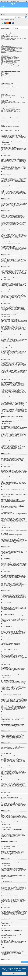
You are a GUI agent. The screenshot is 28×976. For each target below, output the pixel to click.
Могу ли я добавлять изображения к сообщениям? (9, 75)
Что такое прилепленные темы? (6, 78)
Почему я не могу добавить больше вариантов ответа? (10, 60)
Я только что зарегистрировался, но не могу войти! (10, 34)
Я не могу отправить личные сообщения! (8, 95)
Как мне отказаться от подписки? (7, 118)
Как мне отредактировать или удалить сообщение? (10, 57)
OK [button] (14, 973)
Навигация (14, 6)
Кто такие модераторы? (5, 85)
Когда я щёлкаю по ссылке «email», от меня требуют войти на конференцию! (11, 52)
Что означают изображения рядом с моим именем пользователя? (12, 48)
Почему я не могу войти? (5, 35)
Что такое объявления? (5, 77)
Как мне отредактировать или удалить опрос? (9, 61)
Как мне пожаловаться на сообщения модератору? (10, 65)
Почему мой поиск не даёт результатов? (8, 108)
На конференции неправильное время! (7, 46)
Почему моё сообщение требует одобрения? (9, 67)
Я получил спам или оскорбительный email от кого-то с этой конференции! (14, 97)
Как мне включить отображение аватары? (8, 49)
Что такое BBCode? (4, 72)
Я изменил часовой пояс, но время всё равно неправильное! (11, 47)
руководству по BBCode (5, 543)
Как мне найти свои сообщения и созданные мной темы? (11, 111)
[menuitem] (4, 1)
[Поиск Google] (26, 17)
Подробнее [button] (18, 970)
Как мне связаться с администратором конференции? (10, 126)
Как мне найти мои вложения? (6, 122)
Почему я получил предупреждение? (7, 64)
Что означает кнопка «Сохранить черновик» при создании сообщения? (13, 66)
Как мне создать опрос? (5, 59)
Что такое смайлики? (4, 74)
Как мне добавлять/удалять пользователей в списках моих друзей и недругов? (13, 103)
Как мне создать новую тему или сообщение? (9, 56)
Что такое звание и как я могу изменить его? (8, 50)
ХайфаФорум (14, 4)
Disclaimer (2, 964)
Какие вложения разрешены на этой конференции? (10, 121)
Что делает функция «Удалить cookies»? (8, 39)
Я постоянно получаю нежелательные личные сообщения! (11, 96)
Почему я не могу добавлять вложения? (8, 63)
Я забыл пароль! (4, 37)
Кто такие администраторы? (6, 84)
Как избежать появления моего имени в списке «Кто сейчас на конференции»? (12, 45)
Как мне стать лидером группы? (6, 88)
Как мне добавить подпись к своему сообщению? (9, 58)
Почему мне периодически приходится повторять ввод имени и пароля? (13, 38)
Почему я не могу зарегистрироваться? (8, 33)
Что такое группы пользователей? (7, 86)
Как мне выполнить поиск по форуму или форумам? (10, 107)
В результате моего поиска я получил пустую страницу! (10, 109)
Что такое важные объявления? (6, 76)
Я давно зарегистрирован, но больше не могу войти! (10, 36)
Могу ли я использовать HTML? (6, 73)
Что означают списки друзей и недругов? (8, 101)
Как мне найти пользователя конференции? (8, 110)
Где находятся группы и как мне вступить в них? (9, 87)
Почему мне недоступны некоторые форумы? (9, 62)
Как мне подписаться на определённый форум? (9, 117)
